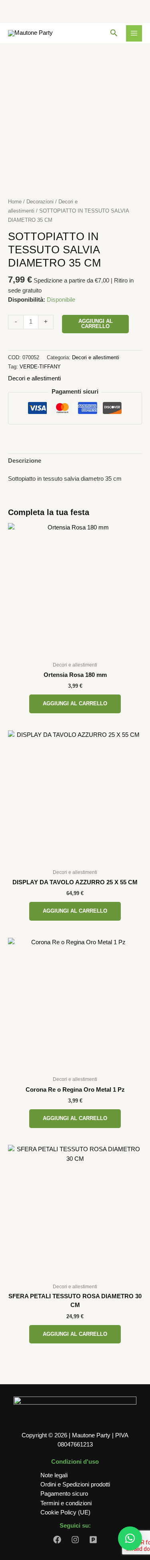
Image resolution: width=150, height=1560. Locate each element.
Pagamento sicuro (64, 1493)
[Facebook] (57, 1540)
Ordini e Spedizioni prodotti (75, 1484)
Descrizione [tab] (24, 461)
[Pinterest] (93, 1540)
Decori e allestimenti (95, 357)
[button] (114, 33)
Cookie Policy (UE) (65, 1512)
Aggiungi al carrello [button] (75, 703)
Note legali (54, 1475)
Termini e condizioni (66, 1503)
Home (15, 202)
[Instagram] (75, 1540)
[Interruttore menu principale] (134, 33)
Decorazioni (40, 202)
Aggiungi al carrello (95, 323)
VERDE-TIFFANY (40, 367)
